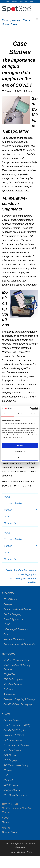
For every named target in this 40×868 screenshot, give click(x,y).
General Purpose (12, 720)
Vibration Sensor (12, 750)
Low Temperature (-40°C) (16, 725)
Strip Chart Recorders (15, 795)
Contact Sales (9, 24)
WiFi (5, 775)
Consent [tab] (7, 414)
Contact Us (10, 523)
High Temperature (13, 740)
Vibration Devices (12, 684)
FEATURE (7, 714)
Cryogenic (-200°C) (13, 735)
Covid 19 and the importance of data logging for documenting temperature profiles (20, 576)
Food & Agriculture (13, 619)
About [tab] (33, 414)
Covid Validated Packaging (17, 704)
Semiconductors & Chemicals (19, 644)
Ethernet (7, 770)
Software (8, 689)
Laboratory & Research (15, 629)
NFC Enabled (10, 785)
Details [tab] (20, 414)
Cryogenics (9, 604)
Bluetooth (8, 780)
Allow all (20, 445)
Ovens (6, 634)
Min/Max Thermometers (16, 660)
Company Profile (13, 503)
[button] (37, 18)
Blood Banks (10, 599)
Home (7, 496)
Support (8, 510)
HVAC (6, 624)
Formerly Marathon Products (17, 20)
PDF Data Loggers (13, 679)
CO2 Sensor (10, 755)
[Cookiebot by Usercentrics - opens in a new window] (30, 408)
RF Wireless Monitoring (15, 765)
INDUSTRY (8, 593)
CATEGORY (8, 654)
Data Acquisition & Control (17, 609)
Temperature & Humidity (16, 745)
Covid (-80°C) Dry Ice (14, 730)
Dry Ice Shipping (12, 614)
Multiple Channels (12, 790)
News (30, 91)
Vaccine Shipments (13, 639)
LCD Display (10, 760)
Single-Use (9, 674)
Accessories (9, 694)
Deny (20, 458)
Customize (18, 451)
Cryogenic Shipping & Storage (19, 699)
